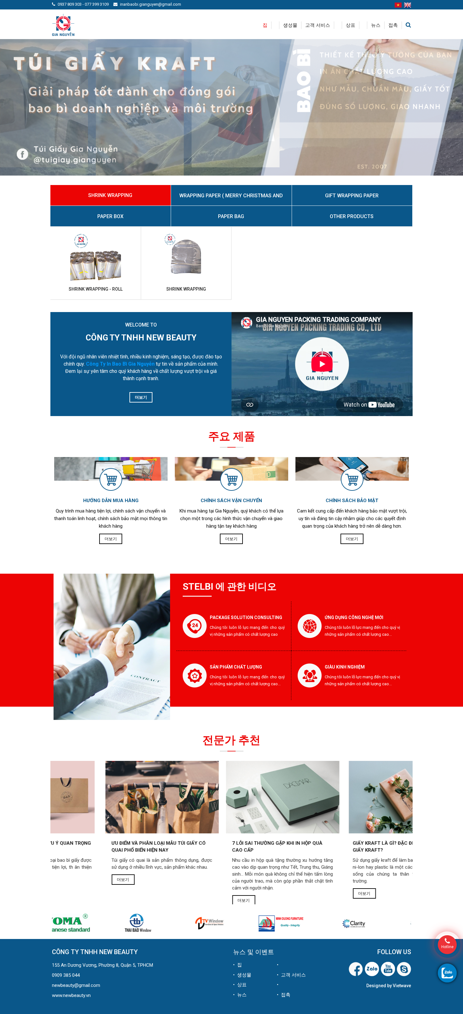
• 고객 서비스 (291, 975)
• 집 (237, 965)
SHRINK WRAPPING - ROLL (96, 289)
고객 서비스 (317, 25)
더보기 (141, 397)
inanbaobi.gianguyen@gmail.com (150, 4)
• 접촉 (283, 995)
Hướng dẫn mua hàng (111, 500)
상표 (350, 25)
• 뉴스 (240, 995)
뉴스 (375, 25)
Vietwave (402, 985)
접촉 (393, 25)
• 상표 (240, 985)
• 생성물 (242, 975)
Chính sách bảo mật (352, 500)
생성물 (290, 25)
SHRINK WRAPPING (186, 289)
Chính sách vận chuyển (231, 500)
